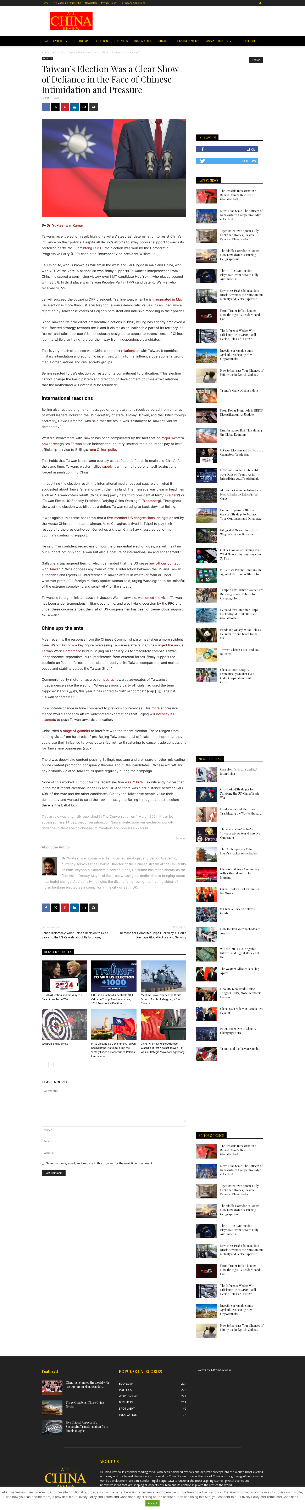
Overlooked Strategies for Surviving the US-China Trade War (239, 793)
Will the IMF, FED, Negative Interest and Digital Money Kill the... (239, 953)
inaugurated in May (167, 299)
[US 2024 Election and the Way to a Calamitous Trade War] (64, 976)
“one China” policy (103, 449)
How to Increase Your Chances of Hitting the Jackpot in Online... (241, 373)
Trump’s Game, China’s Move (239, 390)
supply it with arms (117, 466)
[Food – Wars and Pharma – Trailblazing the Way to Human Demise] (206, 814)
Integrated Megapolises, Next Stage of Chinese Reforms (239, 532)
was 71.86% (134, 782)
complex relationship (123, 351)
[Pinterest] (65, 107)
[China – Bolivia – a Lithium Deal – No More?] (206, 894)
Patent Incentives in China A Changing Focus (238, 1031)
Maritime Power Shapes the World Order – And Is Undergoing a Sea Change (161, 999)
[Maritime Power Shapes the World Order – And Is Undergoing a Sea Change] (163, 976)
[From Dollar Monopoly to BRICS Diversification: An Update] (206, 415)
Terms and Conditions (133, 2)
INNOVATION (143, 41)
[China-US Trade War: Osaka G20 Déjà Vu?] (206, 1014)
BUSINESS (121, 41)
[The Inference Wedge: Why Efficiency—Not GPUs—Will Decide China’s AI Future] (206, 336)
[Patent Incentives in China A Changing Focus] (206, 1034)
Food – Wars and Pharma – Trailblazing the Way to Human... (241, 811)
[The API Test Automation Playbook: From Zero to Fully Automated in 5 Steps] (206, 276)
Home (45, 2)
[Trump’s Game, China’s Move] (206, 395)
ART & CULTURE (216, 41)
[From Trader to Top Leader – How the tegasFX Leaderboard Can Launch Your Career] (206, 316)
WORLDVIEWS (54, 41)
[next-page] (51, 1064)
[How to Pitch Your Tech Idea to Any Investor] (206, 934)
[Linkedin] (74, 107)
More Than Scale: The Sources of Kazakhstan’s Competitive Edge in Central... (241, 215)
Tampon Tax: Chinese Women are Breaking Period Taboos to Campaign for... (241, 594)
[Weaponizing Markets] (64, 1024)
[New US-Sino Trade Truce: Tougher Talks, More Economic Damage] (206, 994)
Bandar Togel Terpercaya (157, 1481)
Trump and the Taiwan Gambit (240, 1049)
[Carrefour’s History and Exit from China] (206, 774)
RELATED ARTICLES (58, 952)
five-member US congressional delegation (140, 518)
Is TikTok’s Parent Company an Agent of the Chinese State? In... (240, 572)
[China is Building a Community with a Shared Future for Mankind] (206, 874)
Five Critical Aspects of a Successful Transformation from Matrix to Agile (87, 1426)
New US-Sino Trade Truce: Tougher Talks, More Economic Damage (240, 993)
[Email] (84, 107)
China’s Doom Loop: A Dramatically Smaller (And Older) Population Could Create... (237, 676)
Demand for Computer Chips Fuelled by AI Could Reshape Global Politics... (239, 614)
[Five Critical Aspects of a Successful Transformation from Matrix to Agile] (52, 1427)
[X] (55, 107)
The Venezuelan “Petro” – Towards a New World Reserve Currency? (240, 833)
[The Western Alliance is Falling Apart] (206, 974)
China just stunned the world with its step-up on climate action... (87, 1385)
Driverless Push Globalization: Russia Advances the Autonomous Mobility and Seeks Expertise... (241, 295)
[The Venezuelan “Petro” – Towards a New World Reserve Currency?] (206, 834)
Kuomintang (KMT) (88, 248)
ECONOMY (81, 41)
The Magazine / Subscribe (66, 2)
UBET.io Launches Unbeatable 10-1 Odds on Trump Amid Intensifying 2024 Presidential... (240, 474)
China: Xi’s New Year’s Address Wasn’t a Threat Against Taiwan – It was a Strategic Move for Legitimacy (162, 1048)
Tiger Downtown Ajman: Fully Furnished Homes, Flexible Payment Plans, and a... (239, 235)
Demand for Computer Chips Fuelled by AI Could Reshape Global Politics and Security (153, 935)
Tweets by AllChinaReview (213, 1370)
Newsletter (91, 2)
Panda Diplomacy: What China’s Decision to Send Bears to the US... (240, 634)
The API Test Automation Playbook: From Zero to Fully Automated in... (239, 275)
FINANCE (164, 41)
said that (99, 421)
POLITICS (101, 41)
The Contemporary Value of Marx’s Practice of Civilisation (239, 851)
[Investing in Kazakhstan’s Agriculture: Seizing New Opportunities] (206, 356)
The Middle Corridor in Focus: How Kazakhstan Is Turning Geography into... (239, 255)
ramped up (105, 679)
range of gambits (76, 731)
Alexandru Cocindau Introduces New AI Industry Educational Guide (240, 494)
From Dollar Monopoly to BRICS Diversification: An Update (241, 412)
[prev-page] (44, 1064)
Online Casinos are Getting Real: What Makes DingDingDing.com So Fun (240, 554)
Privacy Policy (109, 2)
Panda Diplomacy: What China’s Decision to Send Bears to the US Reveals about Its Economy (75, 935)
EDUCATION (246, 41)
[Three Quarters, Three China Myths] (52, 1407)
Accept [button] (152, 1503)
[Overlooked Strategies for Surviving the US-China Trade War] (206, 794)
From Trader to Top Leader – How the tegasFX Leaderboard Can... (240, 315)
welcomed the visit (153, 597)
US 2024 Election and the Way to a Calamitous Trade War (241, 452)
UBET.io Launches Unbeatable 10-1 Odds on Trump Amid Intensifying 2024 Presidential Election (112, 999)
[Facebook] (46, 107)
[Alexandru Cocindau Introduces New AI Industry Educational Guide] (206, 495)
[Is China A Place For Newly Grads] (206, 914)
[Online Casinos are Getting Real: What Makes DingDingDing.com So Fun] (206, 555)
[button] (260, 2)
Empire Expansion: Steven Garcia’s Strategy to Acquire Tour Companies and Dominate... (241, 514)
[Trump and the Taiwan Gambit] (206, 1054)
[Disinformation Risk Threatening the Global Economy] (206, 435)
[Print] (93, 107)
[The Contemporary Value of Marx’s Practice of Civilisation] (206, 854)
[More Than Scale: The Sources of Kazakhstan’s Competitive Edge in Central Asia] (206, 216)
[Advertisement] (181, 21)
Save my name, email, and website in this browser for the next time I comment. (99, 1163)
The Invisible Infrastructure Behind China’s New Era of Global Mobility (238, 195)
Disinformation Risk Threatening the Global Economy (241, 432)
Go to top (181, 838)
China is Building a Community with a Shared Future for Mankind (239, 873)
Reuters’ (172, 495)
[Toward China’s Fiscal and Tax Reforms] (206, 655)
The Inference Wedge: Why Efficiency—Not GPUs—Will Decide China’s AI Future (238, 335)
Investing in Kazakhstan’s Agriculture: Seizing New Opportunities (236, 355)
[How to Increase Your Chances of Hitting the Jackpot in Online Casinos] (206, 376)
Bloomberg (151, 501)
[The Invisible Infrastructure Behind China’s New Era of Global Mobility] (206, 196)
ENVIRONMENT (188, 41)
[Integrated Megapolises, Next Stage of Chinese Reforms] (206, 535)
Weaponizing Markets (58, 1043)
